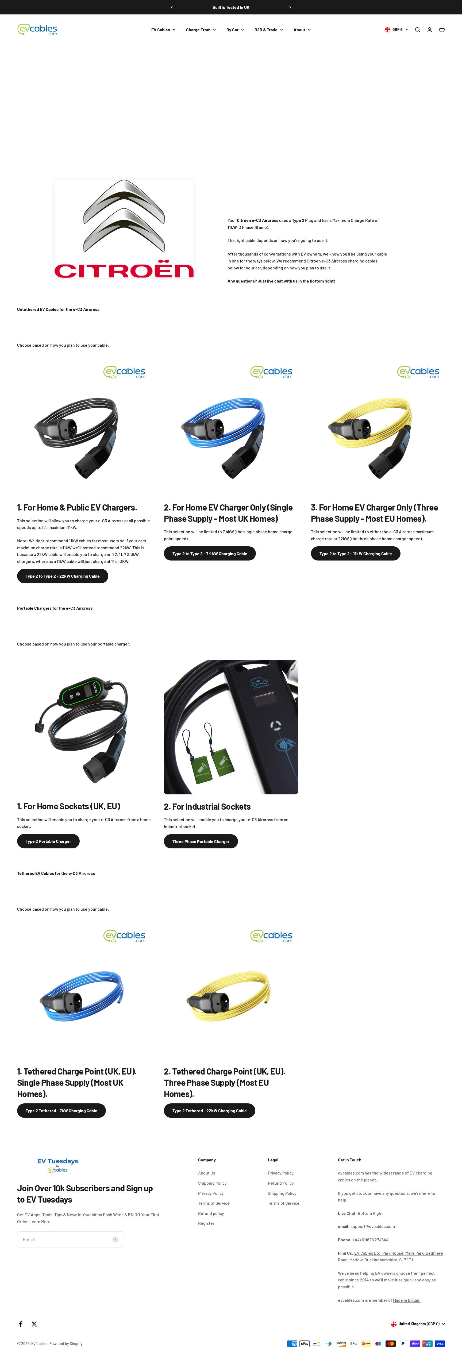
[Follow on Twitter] (34, 1324)
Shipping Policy (212, 1182)
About (299, 29)
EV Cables (160, 29)
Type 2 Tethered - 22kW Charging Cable (209, 1110)
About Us (206, 1172)
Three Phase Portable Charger (200, 841)
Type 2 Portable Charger (48, 841)
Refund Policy (281, 1182)
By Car (232, 29)
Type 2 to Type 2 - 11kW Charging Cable (355, 553)
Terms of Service (214, 1202)
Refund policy (211, 1213)
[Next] (290, 7)
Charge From (198, 29)
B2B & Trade (266, 29)
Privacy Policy (211, 1193)
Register (206, 1223)
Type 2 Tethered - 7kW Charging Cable (61, 1110)
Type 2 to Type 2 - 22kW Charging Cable (63, 575)
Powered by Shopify (66, 1343)
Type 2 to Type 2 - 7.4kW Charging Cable (209, 553)
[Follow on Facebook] (20, 1324)
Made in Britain (407, 1300)
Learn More (40, 1221)
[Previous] (172, 7)
